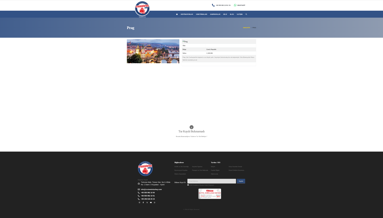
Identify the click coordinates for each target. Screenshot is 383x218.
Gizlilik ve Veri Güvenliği (181, 166)
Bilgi (225, 14)
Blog (232, 14)
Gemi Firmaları (201, 14)
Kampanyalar (215, 14)
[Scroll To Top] (379, 216)
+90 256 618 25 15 (148, 199)
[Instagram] (139, 202)
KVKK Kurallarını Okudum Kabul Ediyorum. (201, 185)
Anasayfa (246, 27)
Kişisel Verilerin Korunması (236, 170)
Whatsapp (241, 5)
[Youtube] (151, 202)
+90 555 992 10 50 (148, 193)
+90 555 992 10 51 (148, 196)
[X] (147, 202)
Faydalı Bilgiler (215, 170)
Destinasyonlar (187, 14)
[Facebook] (143, 202)
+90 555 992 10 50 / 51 (223, 5)
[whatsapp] (154, 202)
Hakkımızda (214, 174)
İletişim (239, 14)
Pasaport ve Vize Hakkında (200, 170)
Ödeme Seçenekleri (180, 174)
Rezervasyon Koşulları (181, 170)
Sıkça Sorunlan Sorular (235, 166)
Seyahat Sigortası (197, 166)
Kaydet (241, 181)
